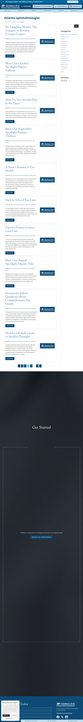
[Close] (81, 2)
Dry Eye (62, 40)
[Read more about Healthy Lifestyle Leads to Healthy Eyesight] (47, 345)
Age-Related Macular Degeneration (69, 34)
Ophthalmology (64, 58)
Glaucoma (63, 53)
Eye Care (63, 43)
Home (5, 22)
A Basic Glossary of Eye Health (20, 169)
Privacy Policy (4, 713)
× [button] (18, 701)
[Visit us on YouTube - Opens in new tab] (66, 717)
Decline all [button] (14, 715)
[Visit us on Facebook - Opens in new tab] (57, 717)
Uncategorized (64, 68)
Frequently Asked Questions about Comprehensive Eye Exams (17, 298)
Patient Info (47, 10)
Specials (63, 62)
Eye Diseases (64, 45)
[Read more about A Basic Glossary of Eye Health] (47, 179)
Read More (10, 56)
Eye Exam (63, 47)
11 (37, 366)
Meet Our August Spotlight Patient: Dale (19, 262)
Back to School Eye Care (20, 200)
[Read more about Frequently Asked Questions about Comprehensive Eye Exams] (47, 309)
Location (61, 10)
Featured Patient (65, 51)
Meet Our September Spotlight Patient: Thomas (18, 132)
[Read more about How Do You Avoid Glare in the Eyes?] (47, 110)
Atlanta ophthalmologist (14, 22)
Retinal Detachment (65, 60)
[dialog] (10, 711)
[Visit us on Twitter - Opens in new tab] (62, 717)
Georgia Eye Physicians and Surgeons (19, 38)
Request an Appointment (41, 537)
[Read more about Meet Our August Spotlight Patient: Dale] (47, 273)
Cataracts (63, 38)
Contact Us (74, 10)
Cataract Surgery (65, 36)
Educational (64, 41)
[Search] (76, 26)
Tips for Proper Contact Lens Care (20, 229)
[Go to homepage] (10, 6)
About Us (7, 10)
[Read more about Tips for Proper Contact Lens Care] (47, 240)
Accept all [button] (6, 715)
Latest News (33, 38)
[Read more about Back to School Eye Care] (47, 210)
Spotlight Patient (65, 64)
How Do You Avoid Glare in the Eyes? (21, 102)
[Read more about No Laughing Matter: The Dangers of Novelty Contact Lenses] (47, 41)
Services (34, 10)
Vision (62, 71)
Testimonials (64, 66)
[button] (10, 718)
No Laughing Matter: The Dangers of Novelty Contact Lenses (21, 30)
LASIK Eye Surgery (65, 54)
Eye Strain (63, 49)
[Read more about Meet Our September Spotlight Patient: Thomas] (47, 144)
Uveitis (62, 69)
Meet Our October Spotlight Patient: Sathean (17, 67)
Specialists (21, 10)
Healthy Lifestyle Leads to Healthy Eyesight (19, 335)
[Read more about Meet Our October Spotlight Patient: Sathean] (47, 78)
